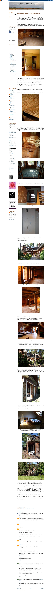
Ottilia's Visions (11, 117)
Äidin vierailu (10, 152)
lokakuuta (11, 56)
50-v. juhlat (12, 153)
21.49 (20, 580)
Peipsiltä (12, 135)
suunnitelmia (28, 508)
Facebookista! (12, 33)
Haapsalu (10, 134)
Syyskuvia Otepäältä (11, 131)
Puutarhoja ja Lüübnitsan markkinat (12, 132)
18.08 (20, 542)
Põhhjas (13, 158)
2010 (10, 53)
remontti (25, 508)
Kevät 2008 (10, 140)
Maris (19, 517)
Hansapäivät (12, 161)
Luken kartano (10, 144)
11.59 (20, 515)
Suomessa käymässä (11, 168)
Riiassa (13, 172)
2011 (10, 52)
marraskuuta (11, 55)
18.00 (20, 537)
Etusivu (30, 588)
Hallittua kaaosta (11, 119)
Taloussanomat (11, 89)
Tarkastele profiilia (11, 219)
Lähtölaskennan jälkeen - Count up (12, 97)
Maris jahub (11, 104)
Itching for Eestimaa (12, 100)
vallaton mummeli (21, 582)
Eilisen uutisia (11, 111)
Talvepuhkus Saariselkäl (12, 105)
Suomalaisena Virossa (27, 3)
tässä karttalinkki (41, 579)
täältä (9, 30)
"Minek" (14, 163)
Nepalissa (13, 170)
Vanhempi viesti (42, 588)
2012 (10, 51)
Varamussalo (11, 94)
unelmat (31, 508)
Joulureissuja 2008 (11, 151)
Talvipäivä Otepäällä (11, 137)
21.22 (20, 576)
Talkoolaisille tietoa (12, 59)
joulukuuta (11, 54)
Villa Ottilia (10, 36)
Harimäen (12, 145)
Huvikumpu (21, 508)
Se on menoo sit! (11, 58)
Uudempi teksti (19, 588)
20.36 (20, 585)
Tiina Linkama (20, 527)
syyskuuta (11, 57)
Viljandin (10, 143)
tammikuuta (11, 83)
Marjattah (20, 512)
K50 (10, 102)
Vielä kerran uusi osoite (12, 107)
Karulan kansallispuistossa (11, 139)
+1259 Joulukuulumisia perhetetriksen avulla (12, 98)
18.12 (20, 555)
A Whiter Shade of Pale (12, 109)
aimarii (20, 557)
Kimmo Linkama (21, 578)
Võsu (33, 508)
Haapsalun (10, 142)
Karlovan (10, 146)
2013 (10, 50)
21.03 (20, 560)
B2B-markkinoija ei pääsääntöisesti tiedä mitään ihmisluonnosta (12, 115)
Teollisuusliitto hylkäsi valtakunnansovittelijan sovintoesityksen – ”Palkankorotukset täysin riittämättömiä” (12, 91)
